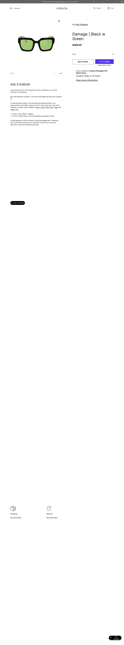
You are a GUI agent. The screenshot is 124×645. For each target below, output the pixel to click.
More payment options (104, 65)
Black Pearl (49, 107)
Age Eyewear (81, 24)
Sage (56, 107)
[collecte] (62, 8)
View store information (87, 80)
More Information (15, 517)
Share (74, 54)
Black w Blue (40, 107)
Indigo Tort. (14, 109)
